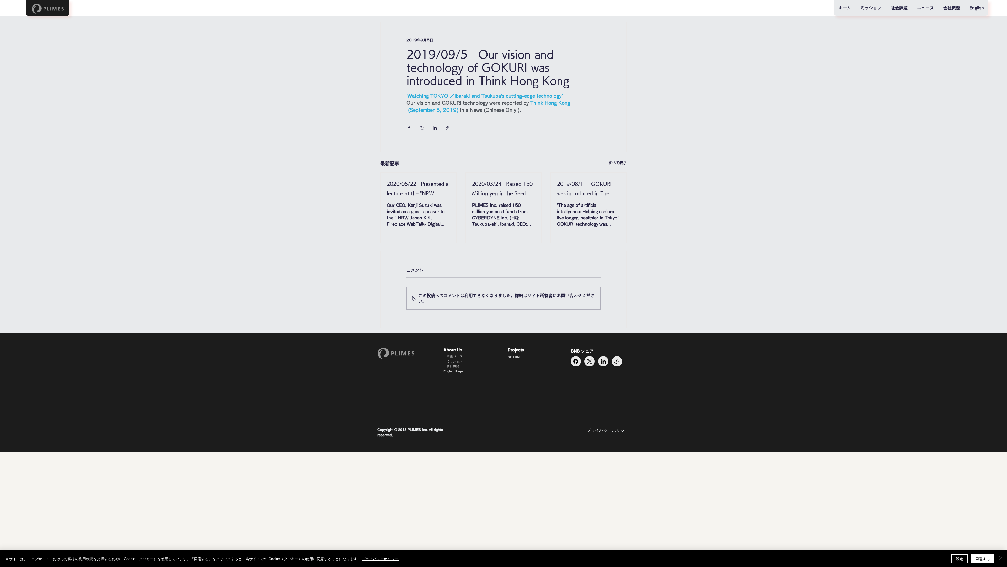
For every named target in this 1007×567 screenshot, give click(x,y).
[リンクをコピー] (617, 361)
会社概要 (453, 366)
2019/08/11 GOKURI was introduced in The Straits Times (584, 189)
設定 (959, 558)
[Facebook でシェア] (408, 127)
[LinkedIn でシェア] (434, 127)
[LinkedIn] (603, 361)
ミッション (454, 361)
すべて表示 (617, 163)
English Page (453, 371)
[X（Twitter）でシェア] (421, 127)
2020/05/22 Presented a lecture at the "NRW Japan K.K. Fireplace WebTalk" (418, 189)
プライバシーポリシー (380, 558)
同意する (982, 558)
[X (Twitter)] (589, 361)
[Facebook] (576, 361)
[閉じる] (1001, 558)
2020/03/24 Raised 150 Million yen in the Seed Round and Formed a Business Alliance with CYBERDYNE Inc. (502, 189)
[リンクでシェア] (447, 127)
